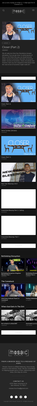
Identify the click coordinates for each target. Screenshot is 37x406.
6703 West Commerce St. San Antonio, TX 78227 (18, 384)
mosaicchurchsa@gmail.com (18, 388)
